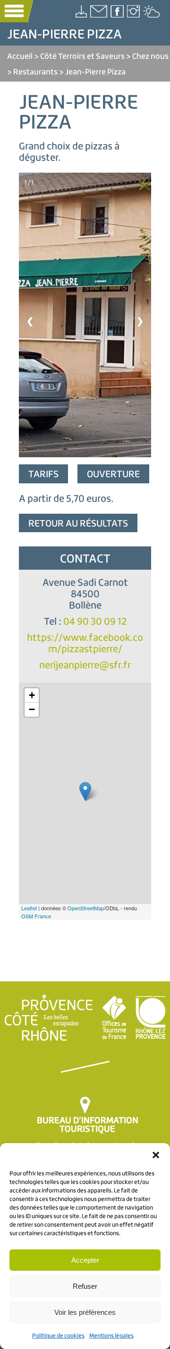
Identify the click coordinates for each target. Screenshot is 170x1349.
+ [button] (32, 695)
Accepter (85, 1260)
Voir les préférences (85, 1312)
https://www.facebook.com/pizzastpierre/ (85, 643)
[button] (156, 1155)
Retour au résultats (78, 523)
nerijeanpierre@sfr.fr (85, 664)
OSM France (36, 916)
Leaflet (29, 908)
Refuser (85, 1286)
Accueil (20, 56)
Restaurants (35, 71)
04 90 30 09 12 (95, 621)
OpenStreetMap (86, 908)
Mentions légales (111, 1335)
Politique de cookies (58, 1335)
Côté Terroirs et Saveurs (82, 56)
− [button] (32, 709)
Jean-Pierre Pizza (95, 71)
